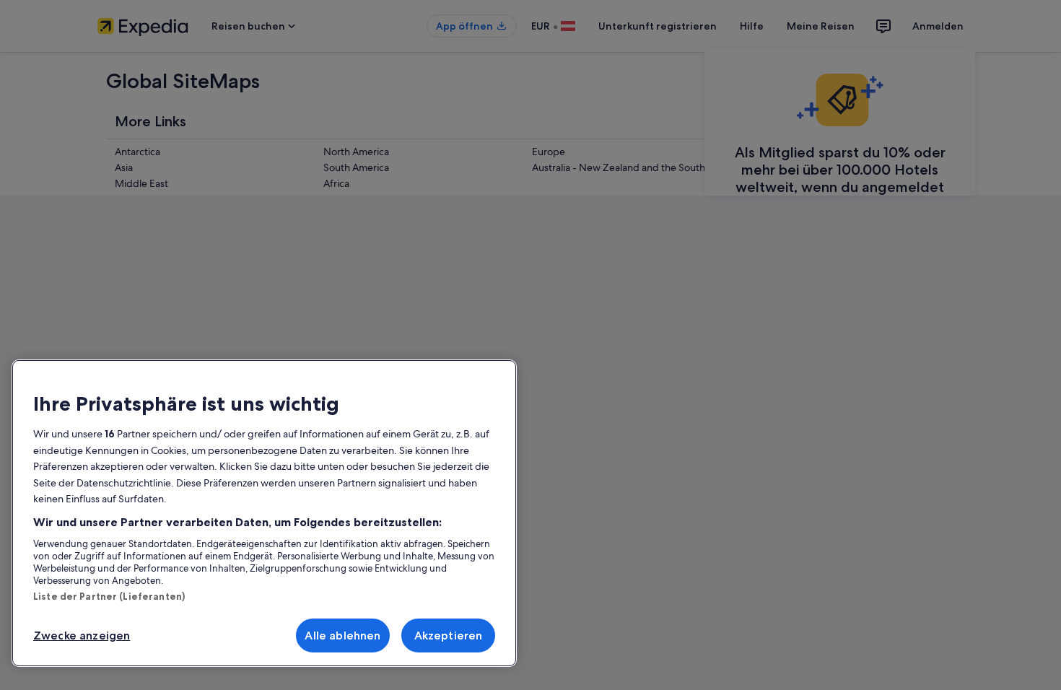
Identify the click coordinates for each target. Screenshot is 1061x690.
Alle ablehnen (342, 635)
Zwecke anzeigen (81, 635)
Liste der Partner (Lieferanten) (109, 596)
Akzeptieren (448, 635)
